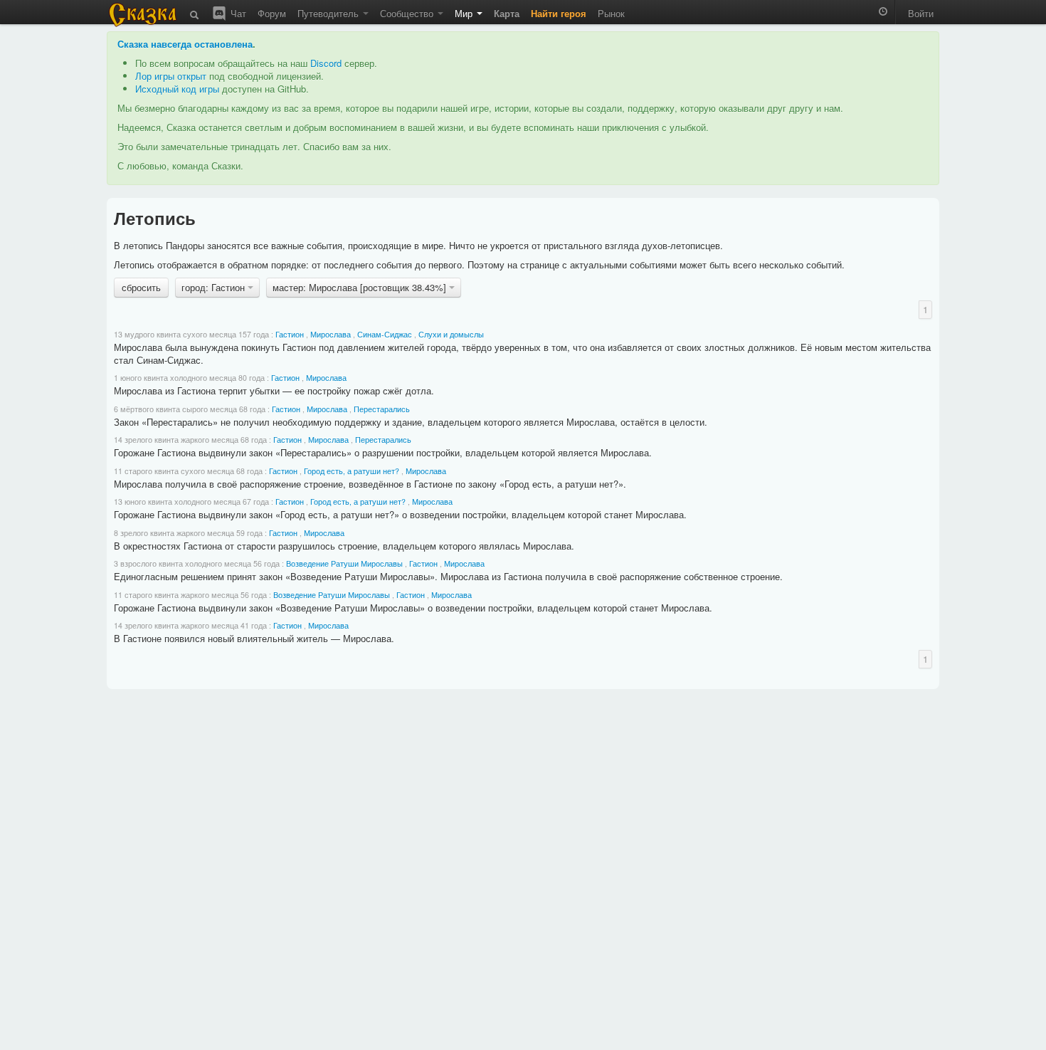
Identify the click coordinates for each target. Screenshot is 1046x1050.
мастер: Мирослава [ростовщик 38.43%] (361, 287)
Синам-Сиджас (384, 334)
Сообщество (408, 13)
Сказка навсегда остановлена (185, 44)
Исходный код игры (177, 88)
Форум (272, 13)
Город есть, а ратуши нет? (351, 471)
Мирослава (330, 334)
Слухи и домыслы (451, 334)
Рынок (611, 13)
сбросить (141, 287)
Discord (326, 63)
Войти (921, 13)
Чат (237, 13)
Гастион (289, 334)
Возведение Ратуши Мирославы (344, 563)
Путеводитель (329, 13)
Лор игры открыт (170, 76)
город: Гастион (214, 287)
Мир (465, 13)
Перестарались (382, 409)
